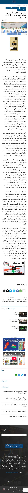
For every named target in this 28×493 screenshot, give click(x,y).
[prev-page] (25, 333)
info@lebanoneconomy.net (12, 472)
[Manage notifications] (4, 489)
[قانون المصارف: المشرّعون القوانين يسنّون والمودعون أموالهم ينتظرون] (23, 321)
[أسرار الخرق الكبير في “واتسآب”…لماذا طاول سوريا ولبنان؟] (23, 328)
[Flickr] (15, 482)
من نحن (15, 487)
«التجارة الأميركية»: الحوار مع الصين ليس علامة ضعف (20, 301)
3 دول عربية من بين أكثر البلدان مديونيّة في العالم (8, 300)
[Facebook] (17, 290)
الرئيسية (25, 5)
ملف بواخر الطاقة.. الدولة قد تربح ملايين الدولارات (15, 411)
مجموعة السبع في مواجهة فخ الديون (18, 416)
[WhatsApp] (20, 290)
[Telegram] (10, 290)
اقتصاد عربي (16, 7)
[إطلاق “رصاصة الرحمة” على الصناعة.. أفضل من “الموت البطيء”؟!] (23, 314)
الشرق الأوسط (23, 284)
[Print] (4, 290)
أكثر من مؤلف (4, 308)
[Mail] (11, 482)
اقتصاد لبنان (9, 7)
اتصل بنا (11, 487)
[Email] (7, 290)
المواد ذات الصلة (11, 308)
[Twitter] (14, 290)
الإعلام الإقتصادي (22, 9)
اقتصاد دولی (18, 5)
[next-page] (23, 333)
